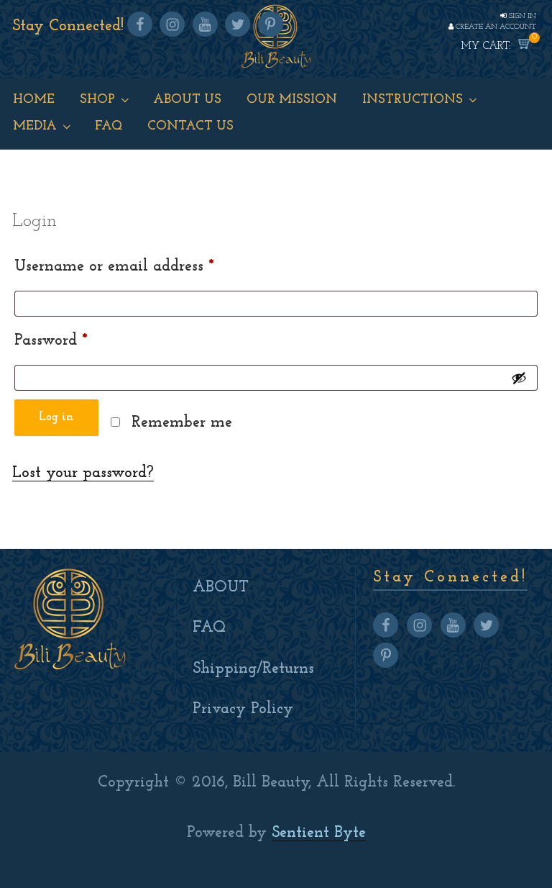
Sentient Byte (319, 833)
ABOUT (221, 587)
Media (35, 126)
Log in (56, 417)
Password (80, 340)
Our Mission (292, 100)
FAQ (209, 628)
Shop (97, 100)
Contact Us (190, 126)
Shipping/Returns (253, 669)
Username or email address (144, 266)
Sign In (521, 16)
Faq (108, 126)
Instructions (412, 100)
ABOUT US (187, 100)
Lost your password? (83, 473)
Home (34, 100)
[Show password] (519, 378)
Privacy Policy (243, 709)
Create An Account (495, 27)
